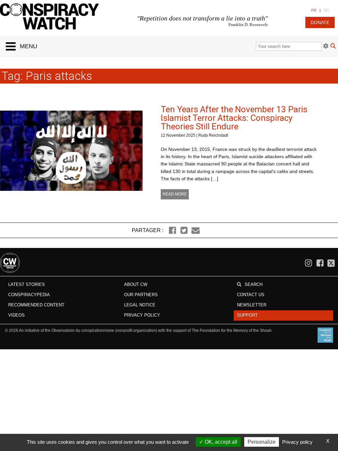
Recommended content (36, 304)
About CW (135, 284)
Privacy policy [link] (297, 442)
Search (253, 284)
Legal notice (139, 304)
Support (247, 315)
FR (313, 10)
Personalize (262, 442)
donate (320, 22)
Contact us (250, 294)
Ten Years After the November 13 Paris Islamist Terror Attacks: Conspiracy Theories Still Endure (234, 117)
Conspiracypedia (29, 294)
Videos (16, 315)
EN (326, 10)
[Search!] (333, 46)
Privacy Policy (142, 315)
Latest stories (26, 284)
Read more (175, 194)
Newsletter (251, 304)
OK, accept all (220, 442)
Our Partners (141, 294)
